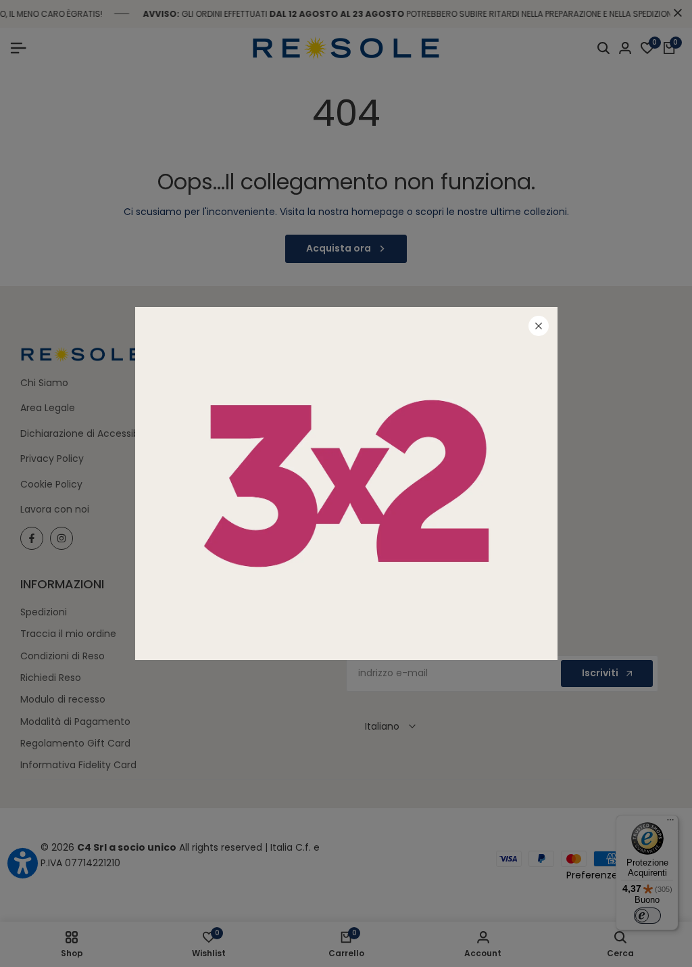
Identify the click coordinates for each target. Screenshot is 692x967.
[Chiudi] (538, 326)
